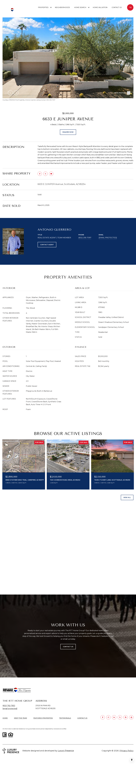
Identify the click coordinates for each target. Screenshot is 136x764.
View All (127, 497)
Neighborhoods (62, 7)
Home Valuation (100, 7)
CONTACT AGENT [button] (47, 245)
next (16, 92)
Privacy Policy (126, 751)
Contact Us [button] (68, 647)
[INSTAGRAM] (108, 717)
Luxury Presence (66, 750)
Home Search (80, 7)
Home (5, 718)
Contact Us (82, 718)
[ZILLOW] (131, 717)
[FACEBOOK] (103, 717)
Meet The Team (20, 718)
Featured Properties (43, 718)
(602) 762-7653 (9, 706)
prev (10, 92)
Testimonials (65, 718)
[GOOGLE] (125, 717)
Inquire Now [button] (68, 132)
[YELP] (120, 717)
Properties (43, 7)
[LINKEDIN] (114, 717)
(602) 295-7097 (84, 238)
